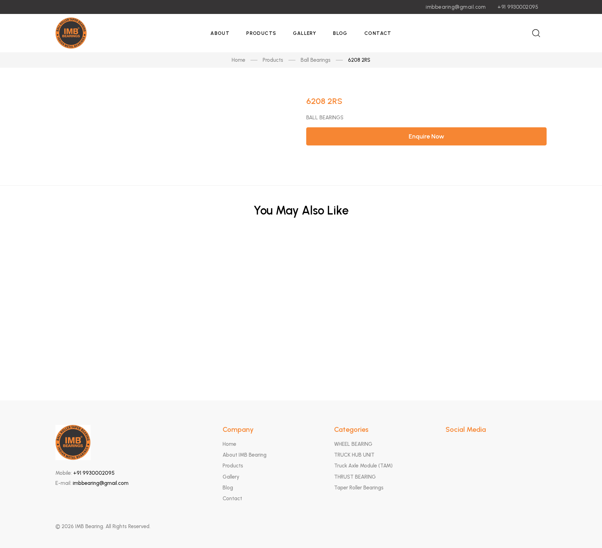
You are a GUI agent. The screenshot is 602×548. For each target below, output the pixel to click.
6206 (301, 255)
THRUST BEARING (355, 477)
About (220, 33)
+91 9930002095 (517, 7)
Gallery (304, 33)
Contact (378, 33)
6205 (301, 289)
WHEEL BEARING (353, 444)
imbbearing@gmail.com (456, 7)
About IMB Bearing (245, 455)
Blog (340, 33)
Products (261, 33)
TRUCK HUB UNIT (354, 455)
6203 (301, 324)
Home (238, 60)
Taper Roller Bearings (359, 488)
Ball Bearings (316, 60)
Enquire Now (426, 136)
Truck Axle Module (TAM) (363, 466)
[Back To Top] (583, 529)
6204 (301, 358)
